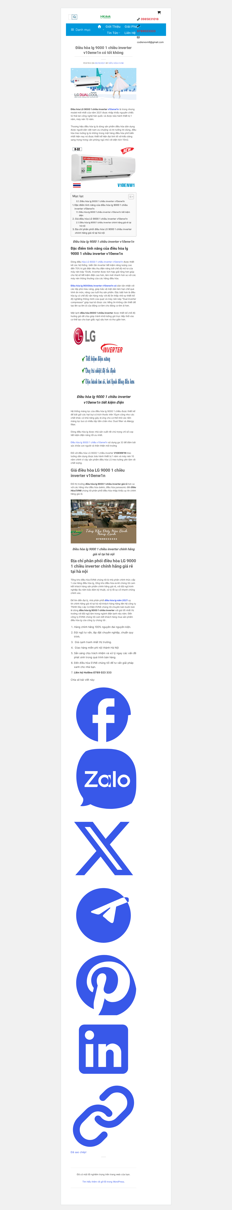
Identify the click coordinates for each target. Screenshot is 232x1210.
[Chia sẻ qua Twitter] (103, 880)
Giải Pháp (132, 26)
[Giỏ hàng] (159, 12)
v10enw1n (113, 109)
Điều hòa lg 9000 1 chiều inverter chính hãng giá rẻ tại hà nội (105, 224)
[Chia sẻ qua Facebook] (103, 746)
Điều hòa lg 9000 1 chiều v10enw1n (89, 442)
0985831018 (149, 19)
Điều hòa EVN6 (116, 63)
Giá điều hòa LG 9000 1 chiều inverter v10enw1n (101, 218)
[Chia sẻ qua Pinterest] (103, 1014)
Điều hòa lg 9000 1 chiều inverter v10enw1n (102, 201)
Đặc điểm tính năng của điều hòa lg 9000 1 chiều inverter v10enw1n (101, 207)
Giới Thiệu (113, 26)
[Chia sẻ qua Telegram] (103, 947)
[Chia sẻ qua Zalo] (103, 813)
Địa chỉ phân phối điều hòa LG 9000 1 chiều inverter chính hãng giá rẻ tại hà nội (103, 231)
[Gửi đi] (74, 17)
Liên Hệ (130, 33)
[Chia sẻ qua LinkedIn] (103, 1081)
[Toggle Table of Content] (129, 196)
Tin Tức (112, 33)
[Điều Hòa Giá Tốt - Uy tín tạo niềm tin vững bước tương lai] (105, 17)
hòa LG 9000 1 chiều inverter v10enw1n (102, 261)
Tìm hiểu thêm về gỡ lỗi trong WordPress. (103, 1181)
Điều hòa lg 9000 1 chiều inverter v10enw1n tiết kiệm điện (104, 214)
